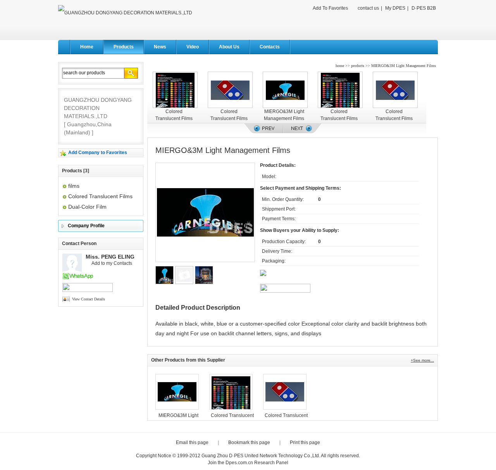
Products (124, 47)
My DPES (395, 8)
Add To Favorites (330, 8)
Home (86, 47)
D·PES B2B (424, 8)
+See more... (422, 360)
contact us (368, 8)
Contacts (270, 47)
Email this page (192, 442)
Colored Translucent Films (100, 196)
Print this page (305, 442)
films (73, 186)
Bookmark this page (249, 442)
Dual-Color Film (87, 207)
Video (192, 47)
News (160, 47)
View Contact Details (88, 299)
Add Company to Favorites (97, 152)
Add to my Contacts (111, 263)
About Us (229, 47)
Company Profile (86, 225)
